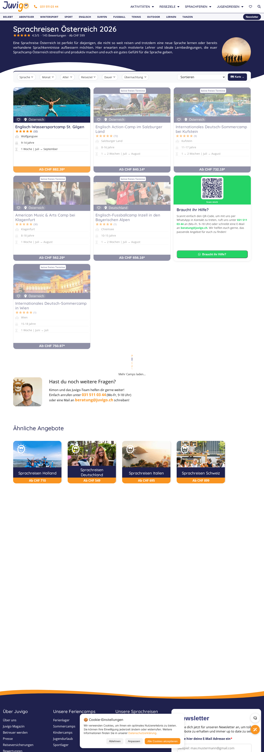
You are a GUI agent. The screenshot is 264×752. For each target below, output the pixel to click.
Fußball (119, 17)
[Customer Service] (255, 718)
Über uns (9, 720)
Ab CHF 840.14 (132, 169)
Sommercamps (64, 726)
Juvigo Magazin (14, 726)
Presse (8, 739)
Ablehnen (115, 741)
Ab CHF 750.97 (52, 346)
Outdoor (153, 17)
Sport (69, 17)
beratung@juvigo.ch (194, 228)
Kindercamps (62, 732)
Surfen (102, 17)
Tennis (136, 17)
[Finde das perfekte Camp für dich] (255, 729)
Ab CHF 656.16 (132, 258)
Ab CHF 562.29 (52, 258)
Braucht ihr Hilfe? (214, 254)
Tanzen (187, 17)
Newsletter (252, 16)
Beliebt (8, 17)
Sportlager (61, 745)
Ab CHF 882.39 (52, 169)
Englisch (85, 17)
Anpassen (134, 741)
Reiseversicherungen (18, 745)
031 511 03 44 (49, 6)
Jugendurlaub (63, 739)
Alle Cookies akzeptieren (162, 741)
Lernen (171, 17)
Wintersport (49, 17)
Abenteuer (26, 17)
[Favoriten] (251, 6)
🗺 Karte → (237, 76)
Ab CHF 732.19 (212, 169)
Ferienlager (61, 720)
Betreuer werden (15, 732)
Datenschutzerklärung (142, 733)
